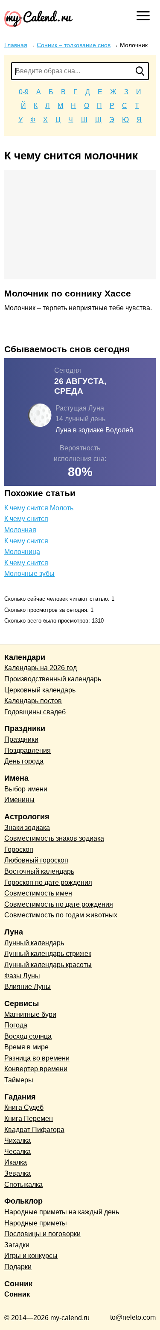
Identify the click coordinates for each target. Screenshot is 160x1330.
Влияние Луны (27, 986)
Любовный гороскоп (36, 860)
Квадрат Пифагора (34, 1129)
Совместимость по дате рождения (58, 904)
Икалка (15, 1162)
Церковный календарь (40, 690)
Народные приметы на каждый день (61, 1212)
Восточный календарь (39, 871)
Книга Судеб (24, 1107)
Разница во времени (37, 1058)
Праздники (21, 739)
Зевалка (17, 1173)
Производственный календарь (52, 679)
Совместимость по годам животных (60, 915)
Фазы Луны (22, 976)
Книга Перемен (28, 1118)
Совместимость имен (38, 893)
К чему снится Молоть (38, 508)
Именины (19, 799)
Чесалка (17, 1151)
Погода (15, 1025)
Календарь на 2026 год (40, 667)
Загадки (16, 1245)
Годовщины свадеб (35, 712)
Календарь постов (33, 700)
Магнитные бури (30, 1014)
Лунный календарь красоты (48, 964)
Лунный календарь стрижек (47, 953)
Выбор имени (25, 789)
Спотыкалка (23, 1184)
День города (24, 761)
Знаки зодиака (27, 827)
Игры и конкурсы (31, 1255)
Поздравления (27, 750)
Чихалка (17, 1140)
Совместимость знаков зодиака (54, 838)
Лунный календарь (34, 943)
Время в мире (26, 1047)
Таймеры (18, 1080)
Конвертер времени (35, 1068)
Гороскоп (18, 849)
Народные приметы (35, 1223)
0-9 (24, 92)
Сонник (17, 1294)
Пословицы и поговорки (42, 1233)
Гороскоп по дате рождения (48, 882)
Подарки (18, 1266)
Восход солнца (28, 1036)
